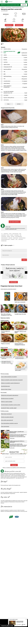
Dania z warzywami (15, 233)
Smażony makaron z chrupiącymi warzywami (20, 344)
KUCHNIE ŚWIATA (3, 236)
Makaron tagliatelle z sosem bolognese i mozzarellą (12, 379)
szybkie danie (21, 239)
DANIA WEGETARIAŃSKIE (18, 236)
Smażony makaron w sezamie (5, 332)
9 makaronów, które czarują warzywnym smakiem (19, 357)
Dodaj (24, 259)
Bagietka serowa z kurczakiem (7, 398)
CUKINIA (10, 233)
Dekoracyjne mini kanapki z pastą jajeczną (9, 395)
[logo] (9, 2)
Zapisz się (14, 465)
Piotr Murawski (5, 10)
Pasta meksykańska (5, 426)
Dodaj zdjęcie (13, 282)
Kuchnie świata (8, 7)
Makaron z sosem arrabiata (6, 401)
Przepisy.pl (3, 7)
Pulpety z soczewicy (5, 343)
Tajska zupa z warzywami (20, 302)
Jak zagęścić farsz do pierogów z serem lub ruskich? (6, 362)
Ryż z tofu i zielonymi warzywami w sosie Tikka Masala (6, 315)
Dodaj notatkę (15, 221)
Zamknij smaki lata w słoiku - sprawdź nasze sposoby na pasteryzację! (14, 432)
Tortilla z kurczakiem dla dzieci (7, 417)
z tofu (16, 239)
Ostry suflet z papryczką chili (7, 420)
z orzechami (12, 239)
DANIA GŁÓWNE (6, 233)
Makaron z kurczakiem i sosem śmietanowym (10, 383)
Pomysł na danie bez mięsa (5, 239)
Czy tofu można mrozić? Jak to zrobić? (20, 369)
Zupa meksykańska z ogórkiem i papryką (9, 423)
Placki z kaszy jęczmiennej (6, 413)
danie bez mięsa (3, 240)
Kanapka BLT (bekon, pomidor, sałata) (8, 407)
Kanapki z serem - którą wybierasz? (6, 357)
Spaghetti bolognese (5, 386)
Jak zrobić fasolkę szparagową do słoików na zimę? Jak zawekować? (14, 441)
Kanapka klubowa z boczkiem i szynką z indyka (10, 404)
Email (8, 104)
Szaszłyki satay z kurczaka (20, 314)
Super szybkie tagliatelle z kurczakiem (9, 376)
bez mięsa (12, 236)
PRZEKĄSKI (8, 236)
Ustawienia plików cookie (7, 625)
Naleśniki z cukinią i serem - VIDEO (21, 332)
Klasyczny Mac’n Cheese (6, 389)
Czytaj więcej (12, 438)
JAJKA (20, 233)
